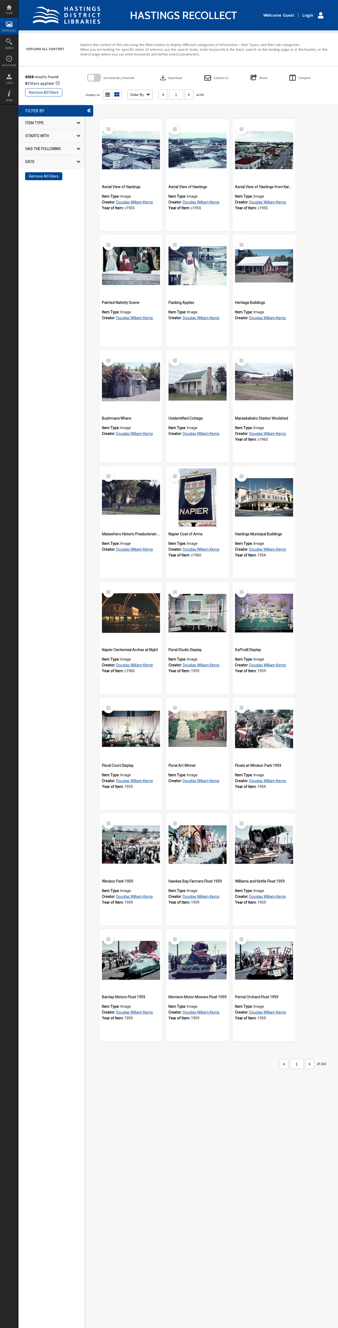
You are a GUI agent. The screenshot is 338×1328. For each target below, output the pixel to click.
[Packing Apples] (197, 266)
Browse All (9, 30)
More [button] (9, 100)
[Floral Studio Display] (197, 613)
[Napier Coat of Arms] (197, 497)
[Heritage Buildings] (264, 266)
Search (9, 48)
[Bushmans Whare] (131, 382)
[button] (216, 78)
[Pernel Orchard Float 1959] (264, 960)
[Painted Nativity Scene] (131, 266)
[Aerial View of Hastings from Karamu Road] (264, 150)
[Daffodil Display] (264, 613)
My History (9, 65)
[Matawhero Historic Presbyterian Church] (131, 497)
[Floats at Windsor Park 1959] (264, 729)
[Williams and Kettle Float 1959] (264, 845)
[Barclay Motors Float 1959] (131, 960)
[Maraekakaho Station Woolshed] (264, 382)
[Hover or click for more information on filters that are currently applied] (57, 83)
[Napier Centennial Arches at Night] (131, 613)
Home (9, 13)
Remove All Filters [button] (44, 92)
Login (9, 83)
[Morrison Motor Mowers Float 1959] (197, 960)
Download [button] (170, 78)
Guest (288, 15)
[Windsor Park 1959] (131, 845)
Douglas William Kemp (134, 202)
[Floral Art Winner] (197, 729)
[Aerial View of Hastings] (131, 150)
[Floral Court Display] (131, 729)
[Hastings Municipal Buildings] (264, 497)
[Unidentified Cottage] (197, 382)
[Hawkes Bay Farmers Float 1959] (197, 845)
